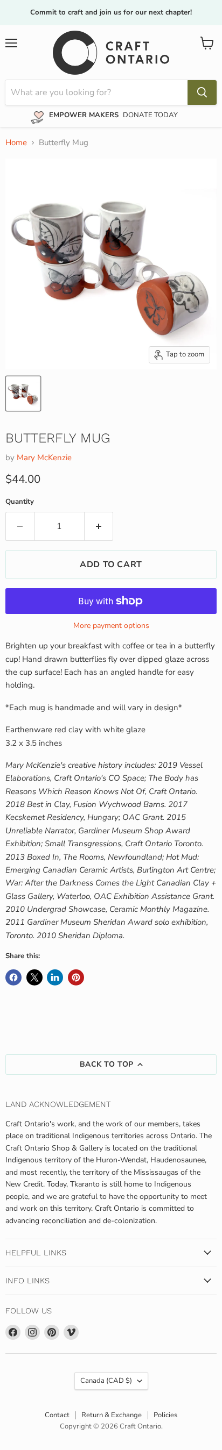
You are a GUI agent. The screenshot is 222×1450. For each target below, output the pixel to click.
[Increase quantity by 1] (99, 526)
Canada (106, 1380)
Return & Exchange (111, 1415)
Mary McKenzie (44, 457)
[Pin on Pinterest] (76, 977)
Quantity (19, 502)
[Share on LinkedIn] (55, 977)
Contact (57, 1415)
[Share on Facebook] (13, 977)
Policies (165, 1415)
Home (16, 142)
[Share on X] (34, 977)
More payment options (111, 626)
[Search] (202, 92)
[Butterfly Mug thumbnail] (23, 393)
